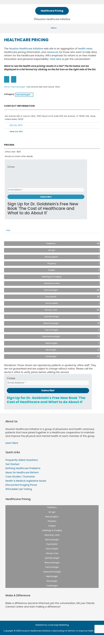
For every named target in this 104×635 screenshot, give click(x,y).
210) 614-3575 (15, 125)
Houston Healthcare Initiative (26, 48)
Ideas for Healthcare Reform (22, 472)
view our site (16, 131)
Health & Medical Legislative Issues (25, 480)
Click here (55, 59)
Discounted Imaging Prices (21, 485)
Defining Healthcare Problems (22, 468)
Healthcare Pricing (52, 10)
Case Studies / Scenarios (20, 476)
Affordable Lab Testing (18, 489)
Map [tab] (8, 230)
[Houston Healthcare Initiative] (52, 19)
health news (85, 48)
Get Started (12, 464)
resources (52, 52)
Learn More (11, 443)
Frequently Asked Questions (21, 460)
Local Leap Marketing (58, 624)
